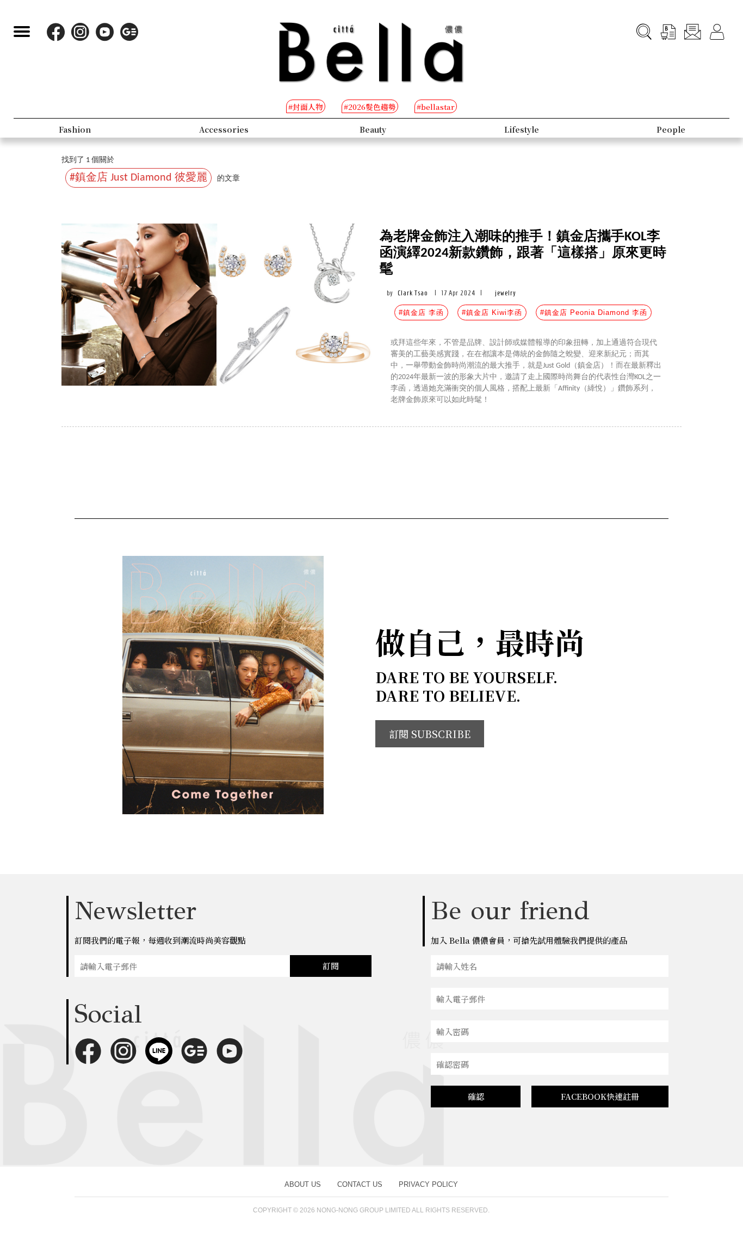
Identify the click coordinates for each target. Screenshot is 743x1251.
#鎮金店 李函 (421, 312)
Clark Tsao (413, 293)
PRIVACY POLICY (428, 1184)
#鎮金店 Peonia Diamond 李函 (593, 312)
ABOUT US (302, 1184)
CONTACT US (359, 1184)
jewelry (505, 293)
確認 (476, 1096)
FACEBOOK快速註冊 (600, 1096)
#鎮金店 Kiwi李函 (492, 312)
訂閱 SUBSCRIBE (429, 734)
